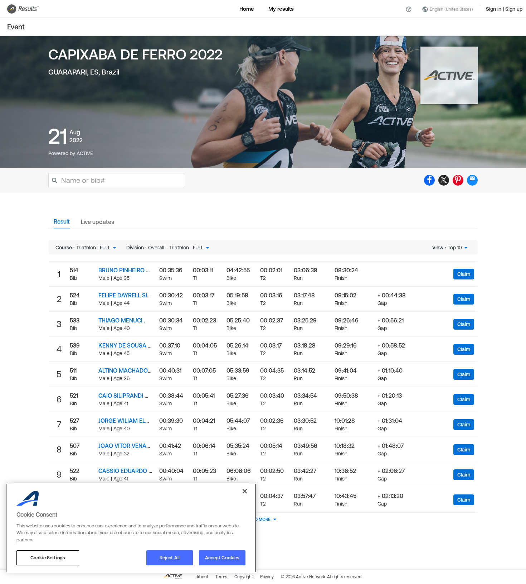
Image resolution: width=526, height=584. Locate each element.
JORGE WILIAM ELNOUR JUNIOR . (141, 420)
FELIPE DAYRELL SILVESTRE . (135, 295)
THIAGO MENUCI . (121, 320)
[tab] (62, 223)
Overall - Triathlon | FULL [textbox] (176, 247)
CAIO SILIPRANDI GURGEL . (134, 395)
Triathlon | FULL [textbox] (93, 247)
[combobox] (96, 247)
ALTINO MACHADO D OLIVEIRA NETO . (148, 370)
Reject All (170, 557)
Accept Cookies (222, 557)
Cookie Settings (47, 557)
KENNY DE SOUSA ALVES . (132, 345)
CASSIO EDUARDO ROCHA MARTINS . (147, 471)
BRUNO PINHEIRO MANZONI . (136, 270)
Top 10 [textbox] (455, 247)
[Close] (245, 491)
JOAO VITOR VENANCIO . (130, 445)
